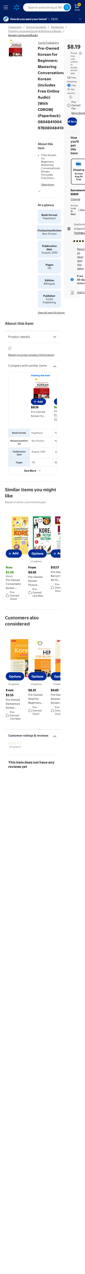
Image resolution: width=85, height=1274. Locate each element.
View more (47, 184)
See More (30, 470)
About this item (19, 323)
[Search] (67, 7)
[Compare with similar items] (54, 365)
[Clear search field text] (60, 7)
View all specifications (51, 312)
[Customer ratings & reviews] (54, 734)
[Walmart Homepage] (16, 7)
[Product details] (54, 337)
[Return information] (69, 97)
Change (75, 199)
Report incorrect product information (31, 354)
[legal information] (80, 53)
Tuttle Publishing (48, 42)
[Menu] (6, 7)
